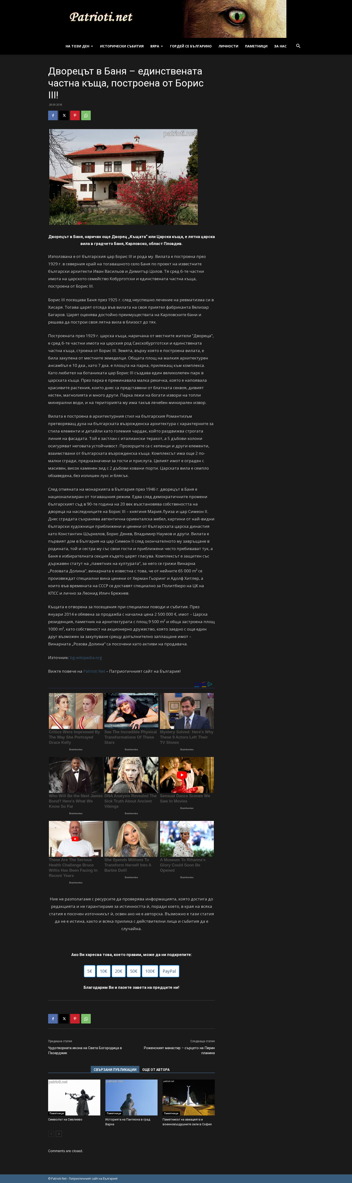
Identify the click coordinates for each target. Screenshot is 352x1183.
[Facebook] (53, 115)
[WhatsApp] (86, 115)
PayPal (169, 971)
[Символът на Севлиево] (74, 1097)
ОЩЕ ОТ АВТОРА (156, 1070)
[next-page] (59, 1134)
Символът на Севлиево (65, 1119)
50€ (133, 971)
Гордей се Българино (191, 46)
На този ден (77, 46)
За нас (280, 46)
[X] (64, 115)
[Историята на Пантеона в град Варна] (131, 1097)
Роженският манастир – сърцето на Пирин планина (179, 1050)
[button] (298, 46)
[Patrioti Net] (176, 19)
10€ (103, 971)
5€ (89, 971)
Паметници (256, 46)
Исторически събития (122, 46)
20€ (118, 971)
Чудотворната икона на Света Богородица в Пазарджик (85, 1050)
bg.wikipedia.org (86, 657)
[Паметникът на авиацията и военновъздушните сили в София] (189, 1097)
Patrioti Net (94, 671)
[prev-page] (51, 1134)
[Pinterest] (75, 115)
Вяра (154, 46)
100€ (150, 971)
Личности (228, 46)
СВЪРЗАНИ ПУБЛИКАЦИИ (115, 1070)
